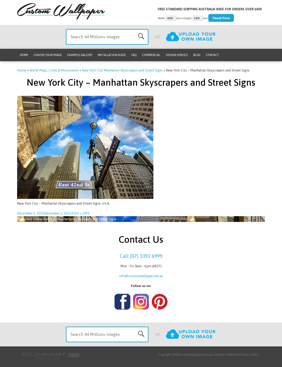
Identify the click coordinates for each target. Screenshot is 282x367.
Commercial (151, 55)
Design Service (177, 55)
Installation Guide (112, 55)
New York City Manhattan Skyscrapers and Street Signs (122, 70)
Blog (196, 55)
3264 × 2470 (80, 213)
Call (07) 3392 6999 (141, 256)
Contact (212, 55)
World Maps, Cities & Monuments (54, 70)
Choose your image (47, 55)
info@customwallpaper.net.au (141, 276)
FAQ (134, 55)
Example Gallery (79, 55)
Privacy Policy (250, 354)
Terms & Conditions (226, 354)
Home (24, 55)
